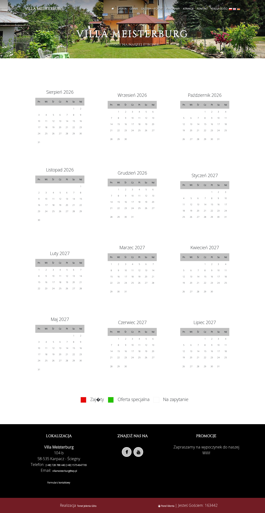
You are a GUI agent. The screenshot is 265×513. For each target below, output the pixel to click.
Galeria (146, 8)
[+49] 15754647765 (76, 465)
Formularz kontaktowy (58, 482)
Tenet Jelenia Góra (86, 506)
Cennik (134, 8)
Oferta (121, 8)
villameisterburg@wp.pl (64, 471)
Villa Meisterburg (44, 8)
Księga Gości (219, 8)
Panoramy (173, 8)
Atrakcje (188, 8)
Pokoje (158, 8)
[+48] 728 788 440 (56, 465)
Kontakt (202, 8)
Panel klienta (167, 506)
